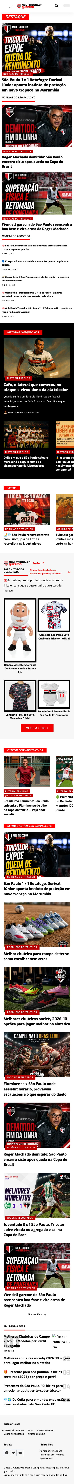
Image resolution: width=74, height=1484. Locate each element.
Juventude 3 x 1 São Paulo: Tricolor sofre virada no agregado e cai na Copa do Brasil (34, 1230)
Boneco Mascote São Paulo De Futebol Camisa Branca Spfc (20, 668)
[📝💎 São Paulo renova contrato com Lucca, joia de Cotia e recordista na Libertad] (27, 509)
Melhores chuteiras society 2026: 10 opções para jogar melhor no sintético (37, 1021)
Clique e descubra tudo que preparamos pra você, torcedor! (45, 572)
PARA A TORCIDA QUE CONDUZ (14, 571)
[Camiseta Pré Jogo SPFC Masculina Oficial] (20, 695)
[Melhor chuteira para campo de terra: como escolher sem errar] (37, 924)
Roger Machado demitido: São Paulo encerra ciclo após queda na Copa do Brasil (32, 162)
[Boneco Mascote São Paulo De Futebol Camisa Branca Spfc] (20, 630)
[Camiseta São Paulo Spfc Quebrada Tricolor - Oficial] (54, 615)
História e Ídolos (18, 378)
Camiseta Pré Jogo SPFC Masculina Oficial (20, 716)
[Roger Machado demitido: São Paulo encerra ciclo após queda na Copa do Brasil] (37, 126)
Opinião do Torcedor (16, 236)
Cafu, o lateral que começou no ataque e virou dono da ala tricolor (36, 387)
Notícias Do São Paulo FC (18, 97)
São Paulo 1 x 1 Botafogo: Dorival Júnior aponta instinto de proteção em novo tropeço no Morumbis (34, 85)
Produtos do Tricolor (22, 947)
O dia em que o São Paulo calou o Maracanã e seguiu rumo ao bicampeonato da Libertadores (26, 462)
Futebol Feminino (16, 791)
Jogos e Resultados (18, 795)
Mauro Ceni (9, 1351)
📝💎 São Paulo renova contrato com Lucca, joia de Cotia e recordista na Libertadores (26, 539)
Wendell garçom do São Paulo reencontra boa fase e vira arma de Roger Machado (37, 226)
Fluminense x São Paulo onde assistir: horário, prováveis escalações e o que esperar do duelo (35, 1089)
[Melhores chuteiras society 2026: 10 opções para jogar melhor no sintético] (37, 989)
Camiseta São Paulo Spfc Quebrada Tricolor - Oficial (54, 636)
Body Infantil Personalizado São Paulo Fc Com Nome (54, 713)
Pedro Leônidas (15, 412)
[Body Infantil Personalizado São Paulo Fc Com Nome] (54, 694)
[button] (12, 6)
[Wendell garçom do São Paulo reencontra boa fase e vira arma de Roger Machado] (37, 193)
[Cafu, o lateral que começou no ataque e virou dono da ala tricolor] (37, 358)
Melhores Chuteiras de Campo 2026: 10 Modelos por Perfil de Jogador (27, 1341)
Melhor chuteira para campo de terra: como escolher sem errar (36, 956)
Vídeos (11, 488)
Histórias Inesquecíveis (23, 332)
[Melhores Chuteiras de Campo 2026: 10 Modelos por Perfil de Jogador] (61, 1343)
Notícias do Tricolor (17, 74)
